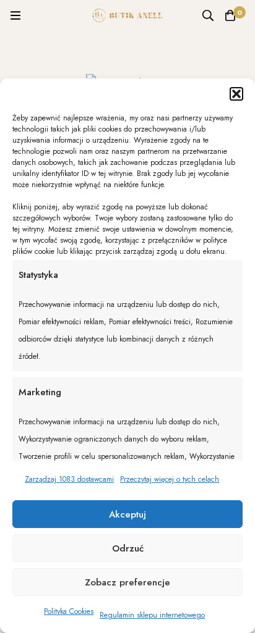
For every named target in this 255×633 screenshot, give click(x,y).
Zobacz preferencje (127, 582)
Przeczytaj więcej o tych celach (169, 479)
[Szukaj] (208, 15)
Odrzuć (128, 548)
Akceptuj (127, 514)
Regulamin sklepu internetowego (152, 615)
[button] (236, 94)
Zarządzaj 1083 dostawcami (69, 479)
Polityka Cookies (68, 611)
